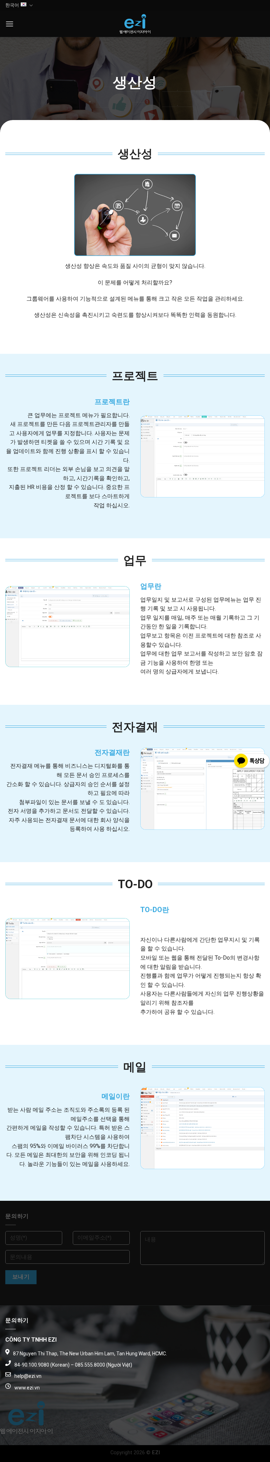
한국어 (12, 5)
